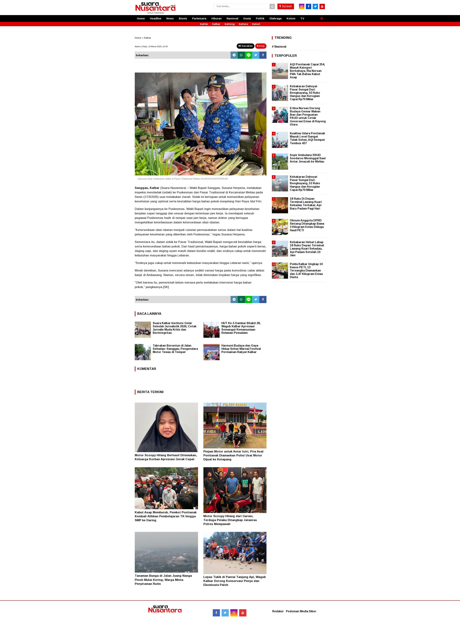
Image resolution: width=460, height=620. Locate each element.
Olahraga (275, 18)
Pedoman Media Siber (301, 611)
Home (141, 18)
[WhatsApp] (241, 55)
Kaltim (204, 24)
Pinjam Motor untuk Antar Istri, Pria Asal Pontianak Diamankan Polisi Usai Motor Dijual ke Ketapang (233, 455)
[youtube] (322, 6)
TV (302, 18)
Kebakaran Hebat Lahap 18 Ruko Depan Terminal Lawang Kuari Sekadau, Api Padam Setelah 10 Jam (307, 249)
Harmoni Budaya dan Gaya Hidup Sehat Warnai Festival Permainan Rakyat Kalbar (241, 349)
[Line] (248, 55)
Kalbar (216, 24)
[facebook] (308, 6)
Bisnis (183, 18)
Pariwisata (199, 18)
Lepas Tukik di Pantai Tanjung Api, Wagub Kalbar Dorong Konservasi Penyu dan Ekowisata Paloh (234, 581)
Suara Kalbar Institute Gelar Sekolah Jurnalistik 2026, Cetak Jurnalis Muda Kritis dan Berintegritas (174, 328)
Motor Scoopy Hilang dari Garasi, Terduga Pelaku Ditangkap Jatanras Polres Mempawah (230, 520)
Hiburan (216, 18)
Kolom (291, 18)
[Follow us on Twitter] (225, 612)
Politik (260, 18)
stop (261, 45)
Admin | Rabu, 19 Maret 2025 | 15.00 (151, 46)
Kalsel (256, 24)
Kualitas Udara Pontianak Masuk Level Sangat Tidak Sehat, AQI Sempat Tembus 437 (307, 138)
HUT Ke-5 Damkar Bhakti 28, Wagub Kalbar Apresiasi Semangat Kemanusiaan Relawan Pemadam (241, 328)
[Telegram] (234, 55)
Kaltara (243, 24)
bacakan (247, 45)
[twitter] (315, 6)
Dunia (247, 18)
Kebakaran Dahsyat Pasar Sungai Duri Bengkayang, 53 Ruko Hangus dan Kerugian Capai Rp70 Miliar (305, 183)
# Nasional (279, 46)
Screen (286, 6)
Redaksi (277, 611)
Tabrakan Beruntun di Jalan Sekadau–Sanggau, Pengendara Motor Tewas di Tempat (175, 349)
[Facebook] (262, 55)
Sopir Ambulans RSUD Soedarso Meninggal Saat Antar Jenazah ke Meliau (308, 158)
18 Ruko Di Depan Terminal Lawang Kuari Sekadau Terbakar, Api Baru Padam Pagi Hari (306, 203)
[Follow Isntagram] (234, 612)
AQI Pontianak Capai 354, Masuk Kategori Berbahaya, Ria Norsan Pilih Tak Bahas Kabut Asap (307, 71)
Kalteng (229, 24)
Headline (155, 18)
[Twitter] (255, 55)
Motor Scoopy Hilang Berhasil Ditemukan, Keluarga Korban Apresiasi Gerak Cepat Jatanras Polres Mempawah (166, 459)
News (170, 18)
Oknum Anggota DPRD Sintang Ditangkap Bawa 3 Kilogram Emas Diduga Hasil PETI (307, 225)
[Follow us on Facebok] (216, 612)
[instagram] (301, 6)
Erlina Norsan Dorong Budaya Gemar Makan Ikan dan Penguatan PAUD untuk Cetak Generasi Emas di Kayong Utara (308, 116)
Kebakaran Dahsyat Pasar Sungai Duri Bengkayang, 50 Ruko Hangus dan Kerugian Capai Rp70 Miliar (305, 93)
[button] (321, 17)
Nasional (232, 18)
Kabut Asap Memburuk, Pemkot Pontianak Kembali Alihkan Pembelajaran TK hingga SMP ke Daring (166, 516)
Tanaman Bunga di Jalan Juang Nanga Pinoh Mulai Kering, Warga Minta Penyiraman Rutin (163, 579)
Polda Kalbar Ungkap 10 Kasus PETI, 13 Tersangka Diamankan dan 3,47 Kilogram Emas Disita (306, 271)
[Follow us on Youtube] (242, 612)
